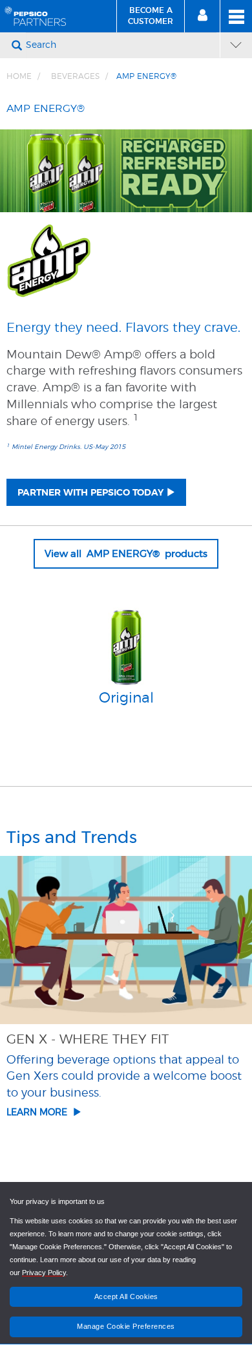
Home (19, 76)
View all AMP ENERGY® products (126, 553)
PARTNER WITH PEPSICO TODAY (90, 493)
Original (126, 698)
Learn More (39, 1112)
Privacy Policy (44, 1272)
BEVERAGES (75, 76)
